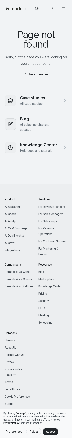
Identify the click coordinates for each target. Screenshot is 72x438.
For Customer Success (52, 241)
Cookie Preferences (17, 396)
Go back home (34, 74)
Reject (34, 431)
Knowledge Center (50, 286)
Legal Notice (12, 389)
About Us (10, 347)
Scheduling (45, 322)
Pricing (42, 293)
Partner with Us (14, 354)
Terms (9, 382)
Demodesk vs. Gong (17, 271)
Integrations (12, 250)
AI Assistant (12, 206)
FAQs (41, 308)
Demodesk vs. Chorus (18, 279)
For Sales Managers (50, 214)
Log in (50, 8)
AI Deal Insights (14, 235)
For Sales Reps (47, 221)
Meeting (43, 315)
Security (43, 300)
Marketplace (46, 279)
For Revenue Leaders (51, 206)
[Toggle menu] (63, 8)
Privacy (9, 362)
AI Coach (10, 214)
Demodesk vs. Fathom (19, 286)
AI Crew (10, 243)
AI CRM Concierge (16, 228)
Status (9, 403)
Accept (50, 431)
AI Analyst (11, 221)
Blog (41, 271)
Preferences (14, 431)
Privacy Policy (11, 423)
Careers (10, 340)
